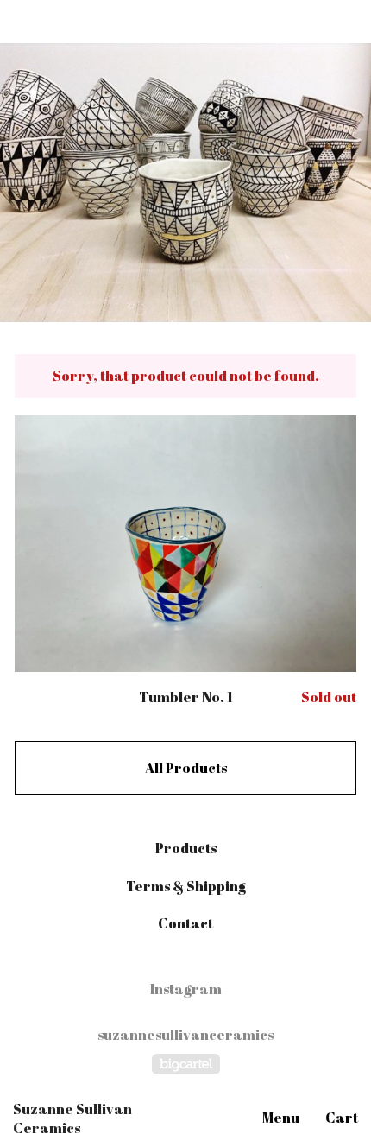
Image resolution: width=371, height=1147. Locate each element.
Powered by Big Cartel (186, 1064)
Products (186, 848)
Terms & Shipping (186, 886)
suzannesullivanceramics (185, 1035)
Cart (341, 1117)
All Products (186, 767)
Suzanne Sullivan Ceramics (72, 1118)
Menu (280, 1117)
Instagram (186, 988)
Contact (185, 923)
